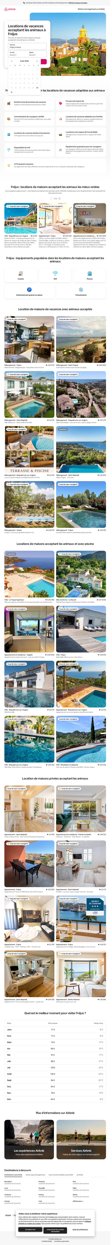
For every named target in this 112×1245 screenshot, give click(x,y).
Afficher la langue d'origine (77, 3)
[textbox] (18, 55)
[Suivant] (59, 198)
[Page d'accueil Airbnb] (10, 9)
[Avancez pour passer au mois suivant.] (37, 61)
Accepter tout (30, 1229)
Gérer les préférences (80, 1229)
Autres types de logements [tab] (35, 1175)
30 (37, 88)
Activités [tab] (80, 1175)
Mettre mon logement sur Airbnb (91, 9)
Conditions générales (61, 1241)
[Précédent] (51, 198)
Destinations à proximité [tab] (13, 1175)
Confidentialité (46, 1241)
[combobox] (27, 47)
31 (11, 92)
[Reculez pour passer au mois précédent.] (11, 61)
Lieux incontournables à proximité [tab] (61, 1175)
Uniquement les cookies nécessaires (55, 1230)
